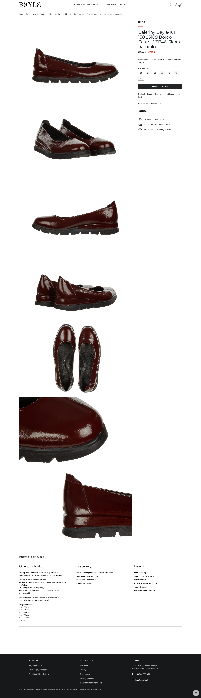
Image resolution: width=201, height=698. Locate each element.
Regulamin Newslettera (39, 674)
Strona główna (24, 14)
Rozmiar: (143, 68)
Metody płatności (87, 678)
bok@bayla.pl (141, 680)
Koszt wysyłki (160, 94)
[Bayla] (30, 4)
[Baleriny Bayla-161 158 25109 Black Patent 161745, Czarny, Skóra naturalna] (143, 110)
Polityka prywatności (38, 670)
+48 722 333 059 (142, 674)
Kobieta (35, 14)
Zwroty (83, 670)
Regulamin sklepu (36, 665)
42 (141, 78)
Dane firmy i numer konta (91, 683)
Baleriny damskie (61, 14)
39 (162, 73)
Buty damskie (46, 14)
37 (148, 73)
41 (176, 73)
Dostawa (84, 665)
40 (169, 73)
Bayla (141, 21)
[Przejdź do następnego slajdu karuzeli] (180, 645)
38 (155, 73)
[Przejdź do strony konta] (175, 4)
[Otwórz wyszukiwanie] (171, 4)
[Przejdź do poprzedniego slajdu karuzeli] (175, 646)
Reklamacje (85, 674)
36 (141, 73)
